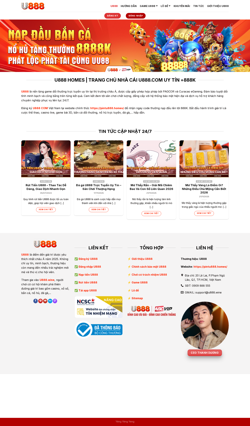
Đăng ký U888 (88, 259)
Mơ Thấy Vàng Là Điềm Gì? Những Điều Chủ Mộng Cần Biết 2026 (204, 188)
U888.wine (47, 280)
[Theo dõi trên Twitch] (55, 301)
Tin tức (198, 6)
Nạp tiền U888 (88, 274)
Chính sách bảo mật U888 (149, 266)
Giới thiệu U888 (218, 6)
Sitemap (137, 298)
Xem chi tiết (46, 209)
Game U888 (147, 6)
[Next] (228, 181)
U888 (114, 6)
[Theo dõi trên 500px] (50, 301)
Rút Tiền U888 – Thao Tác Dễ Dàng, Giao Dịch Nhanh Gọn (46, 187)
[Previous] (21, 181)
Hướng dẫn (129, 6)
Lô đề (164, 6)
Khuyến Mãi (182, 6)
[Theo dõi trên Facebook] (35, 301)
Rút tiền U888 (87, 282)
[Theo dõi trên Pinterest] (40, 301)
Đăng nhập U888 (89, 266)
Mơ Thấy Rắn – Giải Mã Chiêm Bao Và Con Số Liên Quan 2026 (151, 187)
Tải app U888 (87, 290)
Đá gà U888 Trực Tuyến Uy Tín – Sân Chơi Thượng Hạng (98, 187)
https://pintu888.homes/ (107, 108)
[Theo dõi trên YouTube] (45, 301)
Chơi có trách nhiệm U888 (149, 274)
